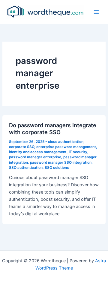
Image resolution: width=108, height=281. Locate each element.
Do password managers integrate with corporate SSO (52, 129)
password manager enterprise (35, 157)
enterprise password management (66, 147)
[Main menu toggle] (96, 12)
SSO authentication (26, 168)
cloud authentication (65, 142)
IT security (78, 152)
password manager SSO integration (61, 162)
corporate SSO (21, 147)
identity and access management (38, 152)
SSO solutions (57, 168)
